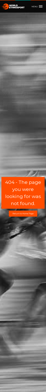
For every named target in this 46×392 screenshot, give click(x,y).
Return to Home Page (23, 213)
